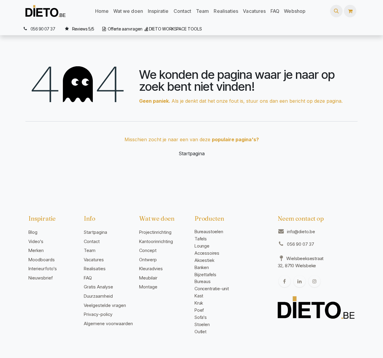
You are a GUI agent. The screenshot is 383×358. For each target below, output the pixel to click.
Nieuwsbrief (40, 278)
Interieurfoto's (42, 268)
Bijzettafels (205, 274)
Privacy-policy (98, 314)
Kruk (198, 303)
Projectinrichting (155, 232)
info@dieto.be (301, 231)
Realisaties (95, 268)
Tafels (200, 239)
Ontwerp (148, 259)
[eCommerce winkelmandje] (350, 11)
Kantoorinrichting (156, 241)
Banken (201, 267)
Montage (148, 287)
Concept (147, 250)
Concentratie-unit (211, 288)
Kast (198, 296)
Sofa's (200, 317)
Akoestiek (204, 260)
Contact (92, 241)
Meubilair (148, 278)
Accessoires (206, 253)
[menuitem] (102, 11)
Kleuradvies (151, 268)
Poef (199, 310)
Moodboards (41, 259)
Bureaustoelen (208, 231)
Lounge (201, 246)
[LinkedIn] (300, 281)
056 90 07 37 (300, 244)
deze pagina (327, 101)
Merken (36, 250)
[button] (336, 11)
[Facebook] (285, 281)
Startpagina (192, 153)
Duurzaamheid (98, 296)
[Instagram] (314, 281)
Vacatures (94, 259)
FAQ (88, 278)
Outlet (200, 331)
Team (89, 250)
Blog (32, 232)
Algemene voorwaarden (108, 323)
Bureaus (202, 281)
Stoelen (202, 324)
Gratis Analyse (98, 287)
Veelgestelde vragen (105, 305)
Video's (35, 241)
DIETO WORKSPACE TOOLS (175, 28)
